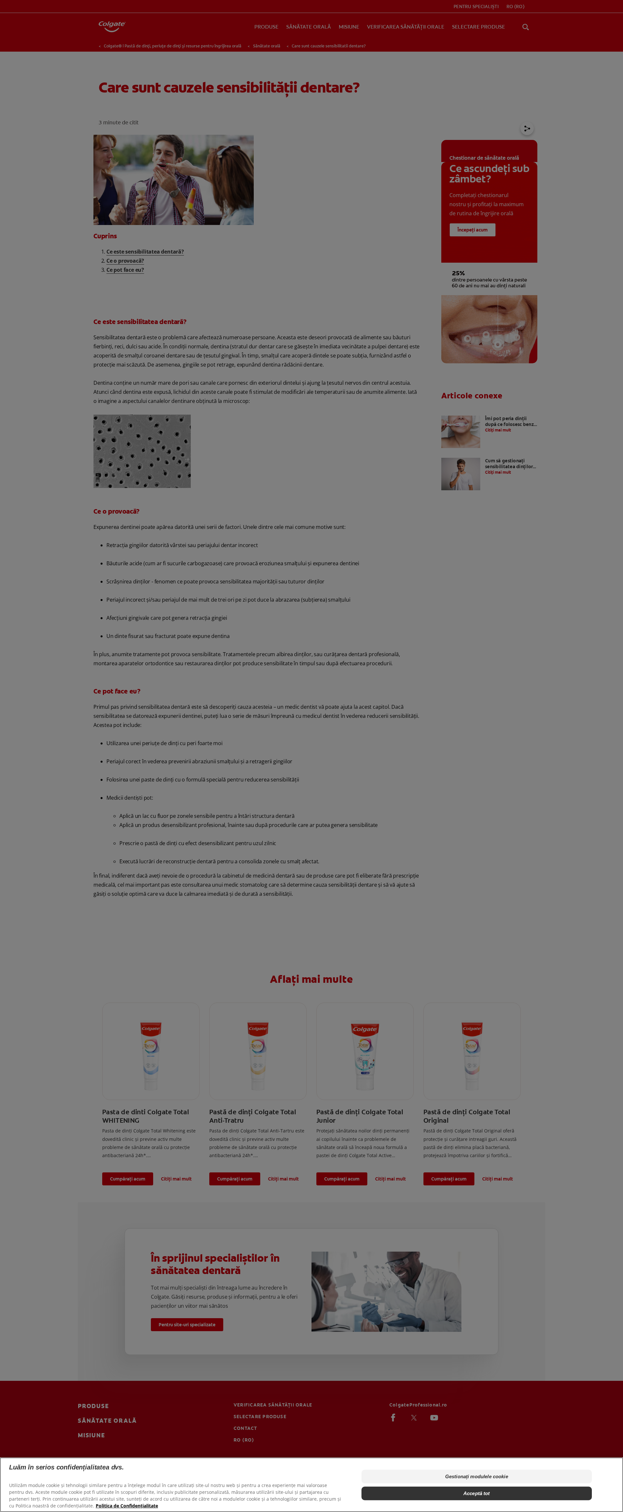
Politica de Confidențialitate (127, 1506)
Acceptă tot (476, 1493)
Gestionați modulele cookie (476, 1476)
